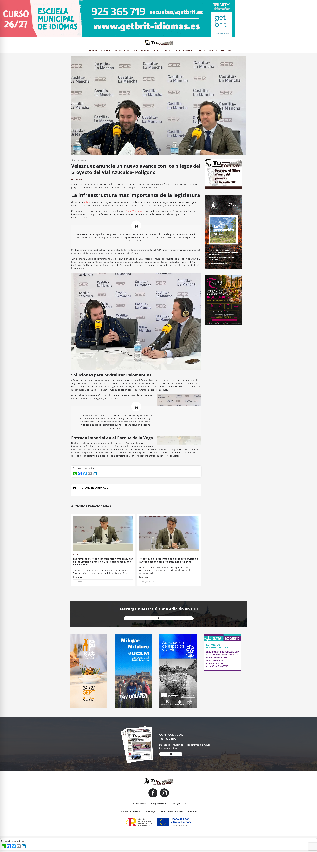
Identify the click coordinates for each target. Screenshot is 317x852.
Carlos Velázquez (134, 211)
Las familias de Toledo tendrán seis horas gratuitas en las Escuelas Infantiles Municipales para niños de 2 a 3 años (103, 561)
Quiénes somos (138, 803)
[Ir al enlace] (152, 792)
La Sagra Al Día (179, 803)
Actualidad (77, 179)
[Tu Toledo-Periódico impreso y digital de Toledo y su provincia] (159, 43)
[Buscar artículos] (314, 44)
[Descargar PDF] (159, 618)
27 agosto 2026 (82, 582)
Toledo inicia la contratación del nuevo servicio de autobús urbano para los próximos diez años (168, 560)
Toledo (87, 202)
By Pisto (192, 811)
